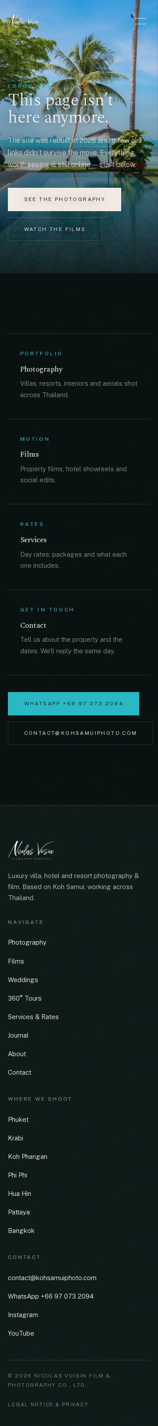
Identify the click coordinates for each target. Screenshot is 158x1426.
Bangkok (21, 1230)
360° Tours (25, 998)
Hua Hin (19, 1193)
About (17, 1053)
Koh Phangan (27, 1156)
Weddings (23, 979)
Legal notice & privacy (48, 1404)
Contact (19, 1072)
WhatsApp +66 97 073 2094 (74, 703)
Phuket (18, 1119)
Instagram (23, 1314)
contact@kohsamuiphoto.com (80, 733)
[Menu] (140, 21)
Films (16, 961)
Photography (27, 942)
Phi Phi (17, 1175)
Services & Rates (33, 1016)
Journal (18, 1035)
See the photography (65, 199)
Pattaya (19, 1212)
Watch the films (55, 229)
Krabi (15, 1138)
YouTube (21, 1333)
